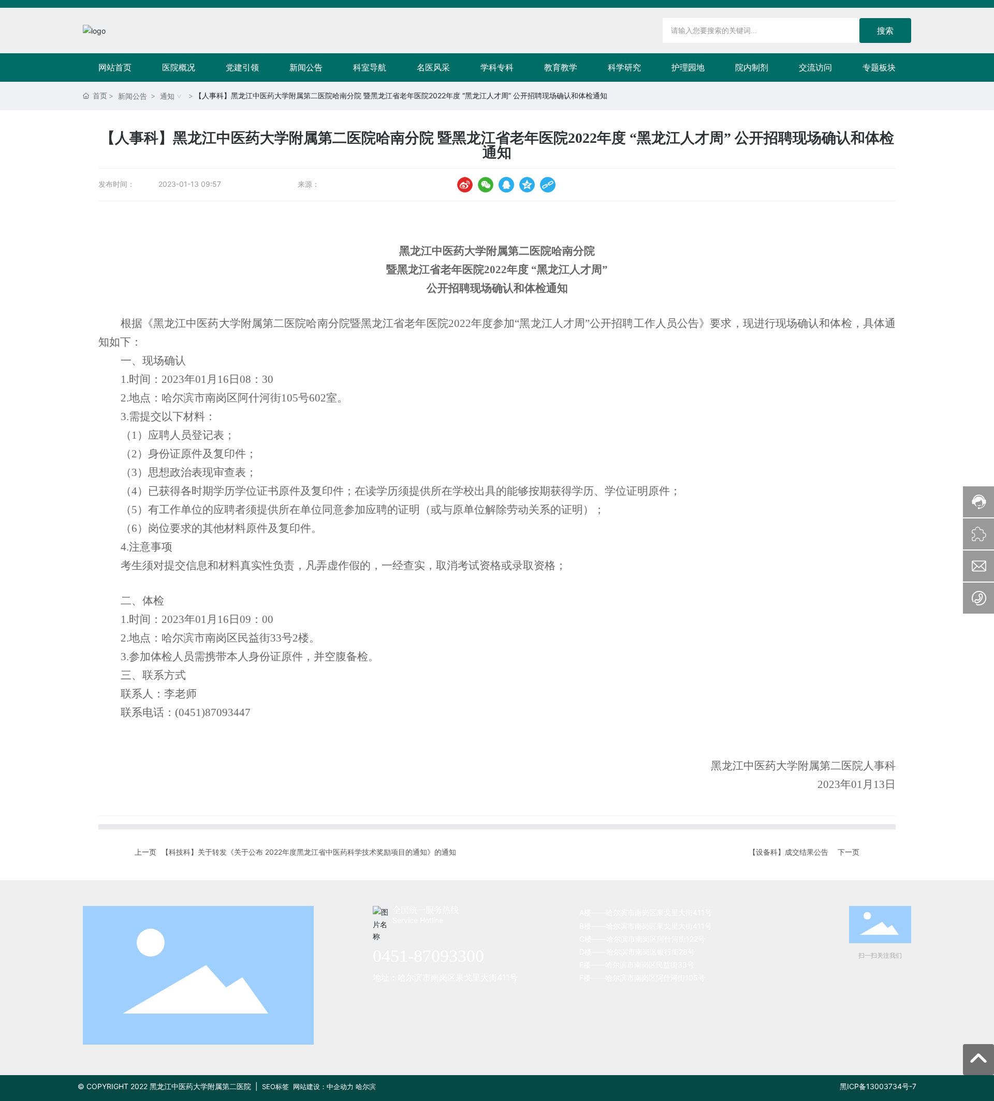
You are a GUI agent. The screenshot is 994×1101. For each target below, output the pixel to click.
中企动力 (340, 1086)
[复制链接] (548, 184)
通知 (167, 96)
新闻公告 (132, 96)
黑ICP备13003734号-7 (878, 1086)
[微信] (485, 184)
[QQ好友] (506, 184)
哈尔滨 (366, 1086)
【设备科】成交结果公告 (788, 851)
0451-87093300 (428, 955)
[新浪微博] (465, 184)
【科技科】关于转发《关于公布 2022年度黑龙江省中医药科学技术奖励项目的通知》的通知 (309, 851)
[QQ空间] (527, 184)
